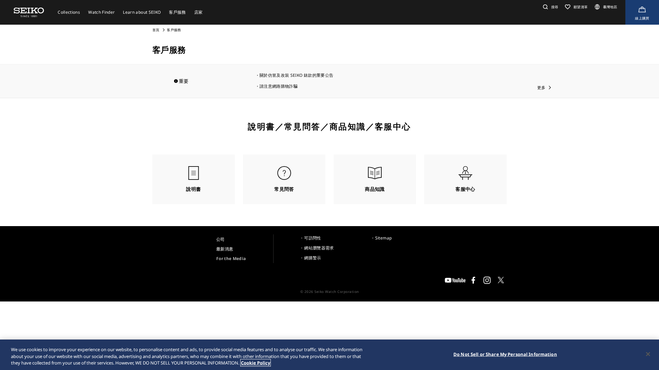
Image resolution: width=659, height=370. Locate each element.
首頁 (156, 29)
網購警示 (312, 258)
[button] (549, 7)
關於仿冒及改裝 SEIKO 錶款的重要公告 (296, 75)
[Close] (648, 353)
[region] (329, 355)
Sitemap (383, 238)
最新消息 (224, 249)
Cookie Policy (255, 363)
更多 (541, 87)
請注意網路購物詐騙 (278, 86)
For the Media (231, 258)
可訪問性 (312, 238)
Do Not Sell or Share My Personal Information (505, 354)
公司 (220, 239)
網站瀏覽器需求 (319, 248)
